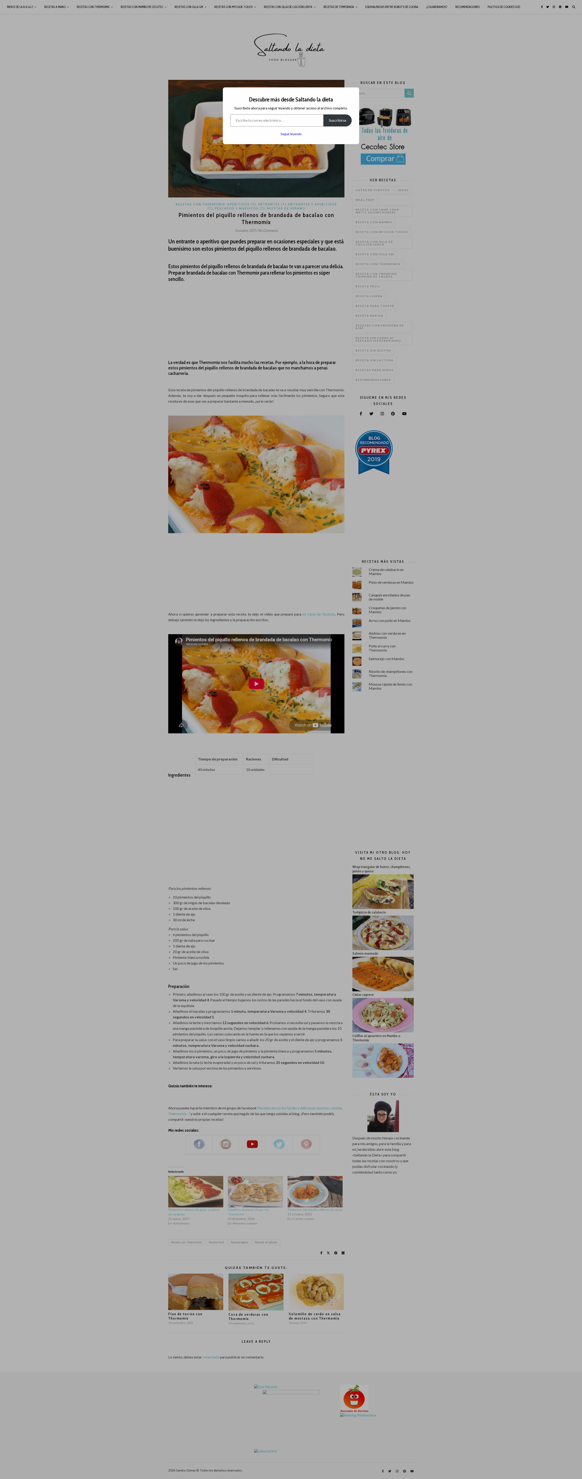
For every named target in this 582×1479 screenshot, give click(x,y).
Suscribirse (337, 120)
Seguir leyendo (291, 134)
